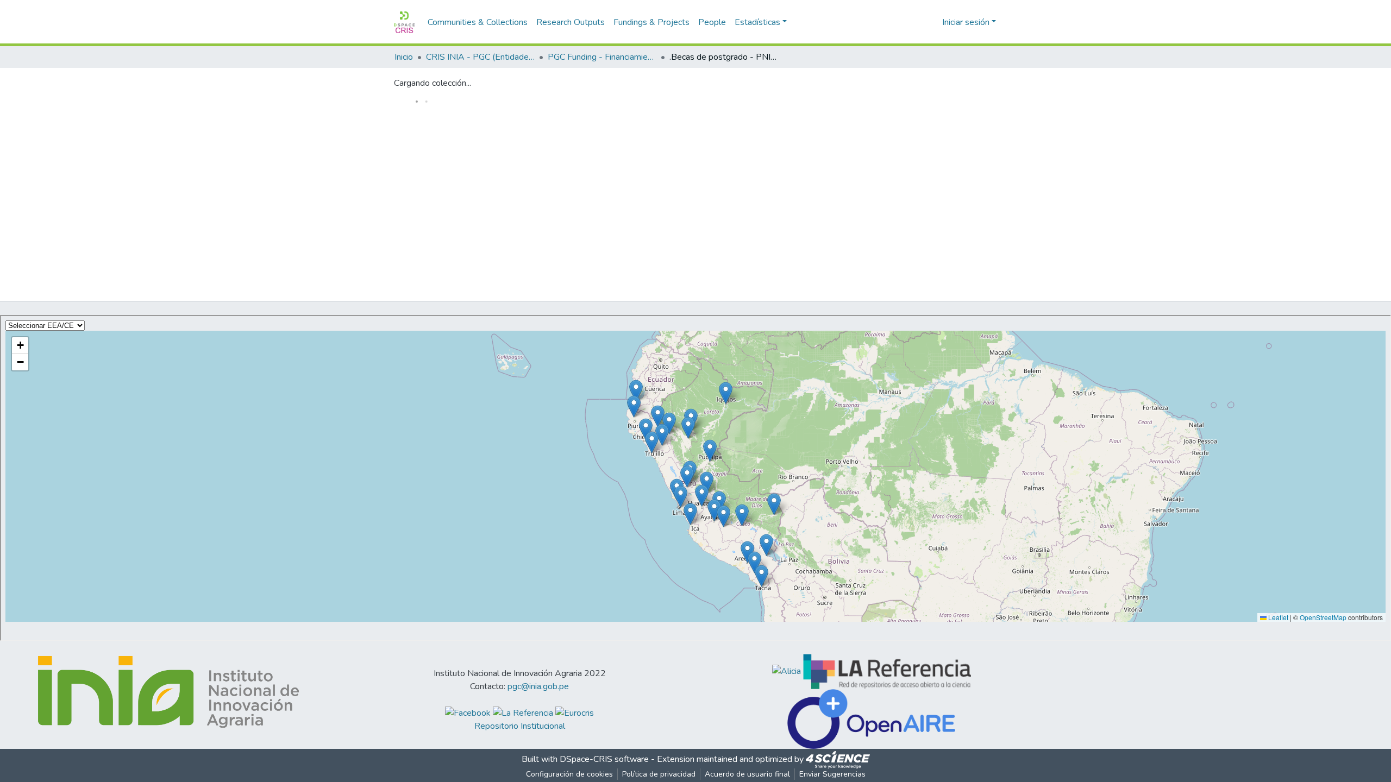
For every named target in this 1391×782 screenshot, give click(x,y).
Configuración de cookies (569, 774)
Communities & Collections (478, 22)
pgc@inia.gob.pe (538, 686)
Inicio (403, 57)
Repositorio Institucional (519, 726)
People (712, 22)
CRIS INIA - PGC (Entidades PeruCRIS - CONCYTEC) (480, 57)
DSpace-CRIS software (604, 759)
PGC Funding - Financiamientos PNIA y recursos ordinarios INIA (602, 57)
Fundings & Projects (651, 22)
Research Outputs (570, 22)
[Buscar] (916, 22)
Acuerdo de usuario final (747, 774)
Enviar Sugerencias (832, 774)
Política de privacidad (659, 774)
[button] (932, 22)
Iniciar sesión (965, 22)
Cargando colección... (432, 83)
